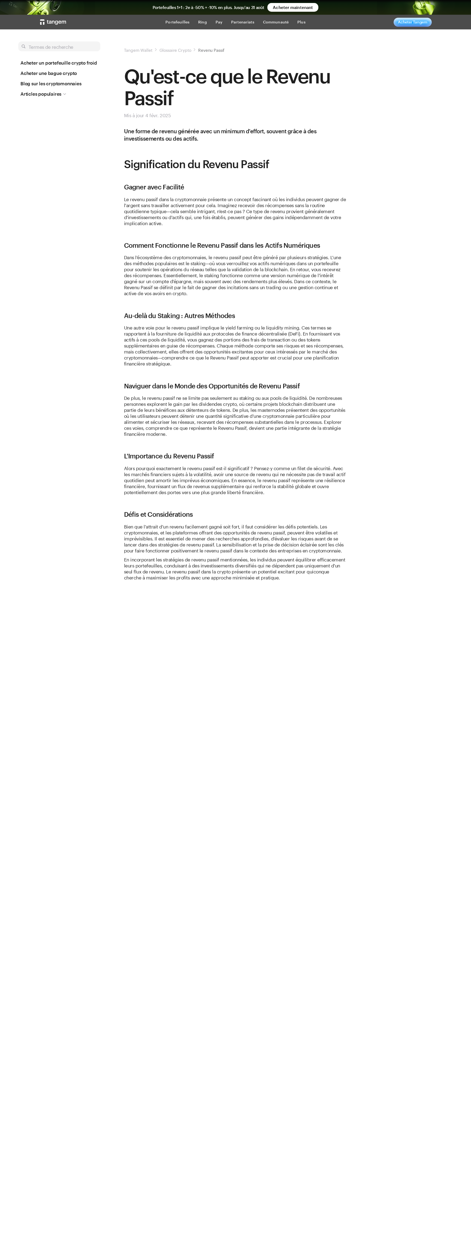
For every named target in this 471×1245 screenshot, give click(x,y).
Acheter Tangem (412, 22)
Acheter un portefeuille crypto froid (58, 62)
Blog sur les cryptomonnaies (50, 83)
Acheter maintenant (293, 7)
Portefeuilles (177, 22)
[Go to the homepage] (53, 22)
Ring (202, 22)
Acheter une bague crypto (48, 73)
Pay (219, 22)
